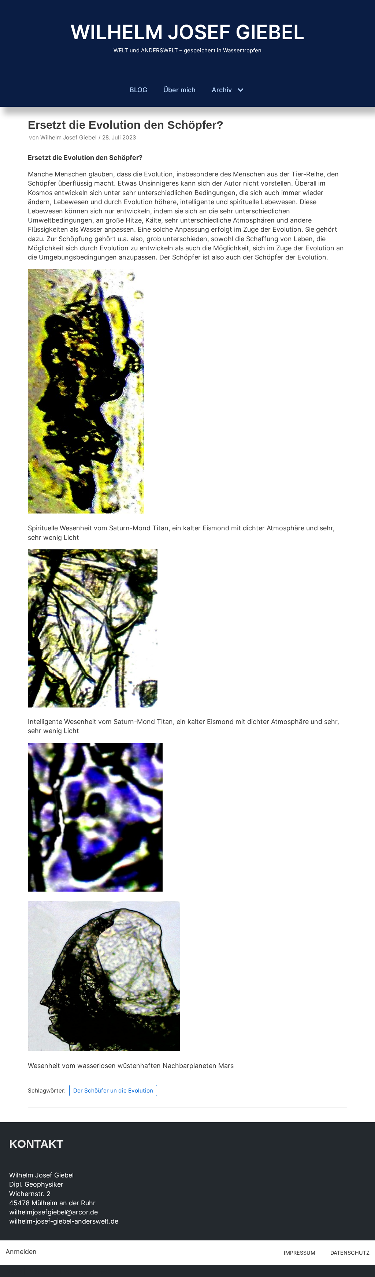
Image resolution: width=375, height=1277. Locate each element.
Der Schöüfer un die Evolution (113, 1090)
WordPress (94, 1271)
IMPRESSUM (299, 1253)
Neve (13, 1271)
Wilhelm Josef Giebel (68, 137)
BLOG (138, 90)
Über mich (179, 90)
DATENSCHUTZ (350, 1253)
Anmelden (21, 1251)
